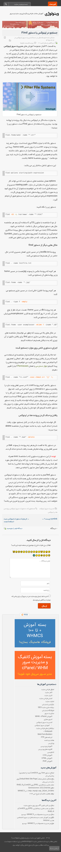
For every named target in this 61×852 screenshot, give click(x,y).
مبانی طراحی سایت (45, 698)
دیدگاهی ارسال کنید (47, 43)
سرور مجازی (48, 719)
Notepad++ (47, 731)
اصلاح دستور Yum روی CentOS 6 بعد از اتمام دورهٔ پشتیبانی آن (36, 774)
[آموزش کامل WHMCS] (34, 633)
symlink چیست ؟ (49, 519)
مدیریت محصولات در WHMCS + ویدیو (34, 814)
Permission (22, 366)
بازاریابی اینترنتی (48, 704)
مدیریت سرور (49, 713)
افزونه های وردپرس (45, 749)
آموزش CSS (47, 755)
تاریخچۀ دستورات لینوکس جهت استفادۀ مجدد (16, 520)
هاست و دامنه (49, 740)
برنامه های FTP (46, 737)
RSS (26, 614)
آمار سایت (48, 692)
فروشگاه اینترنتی (48, 710)
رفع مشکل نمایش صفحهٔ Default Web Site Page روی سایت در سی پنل (35, 780)
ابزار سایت (48, 695)
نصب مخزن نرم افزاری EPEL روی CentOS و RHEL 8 (35, 785)
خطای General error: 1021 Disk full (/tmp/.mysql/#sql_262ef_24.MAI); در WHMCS (36, 789)
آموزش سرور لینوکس (42, 725)
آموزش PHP (47, 761)
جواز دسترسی (41, 366)
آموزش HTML (47, 758)
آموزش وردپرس (46, 746)
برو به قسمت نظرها (27, 43)
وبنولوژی (52, 13)
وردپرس (51, 743)
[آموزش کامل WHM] (34, 665)
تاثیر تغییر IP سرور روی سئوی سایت (36, 805)
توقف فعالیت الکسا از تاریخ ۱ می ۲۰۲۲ (42, 793)
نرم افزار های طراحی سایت (45, 728)
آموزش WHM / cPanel (43, 716)
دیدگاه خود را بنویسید (14, 528)
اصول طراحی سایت (47, 689)
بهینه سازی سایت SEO (46, 707)
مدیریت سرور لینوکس (46, 508)
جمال (52, 805)
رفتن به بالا (54, 848)
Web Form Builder (45, 734)
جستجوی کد (31, 508)
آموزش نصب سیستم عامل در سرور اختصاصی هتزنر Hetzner (35, 819)
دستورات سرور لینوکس (18, 508)
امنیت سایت (49, 701)
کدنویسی (50, 752)
